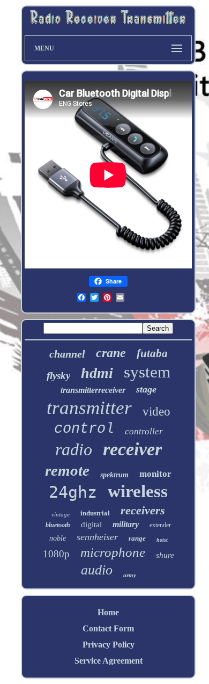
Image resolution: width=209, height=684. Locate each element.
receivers (143, 510)
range (137, 538)
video (156, 411)
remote (67, 470)
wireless (138, 491)
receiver (132, 449)
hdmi (97, 373)
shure (165, 555)
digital (91, 524)
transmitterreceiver (93, 390)
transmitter (89, 407)
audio (97, 570)
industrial (95, 513)
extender (160, 525)
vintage (60, 514)
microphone (112, 552)
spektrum (114, 475)
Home (108, 612)
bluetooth (58, 525)
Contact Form (108, 628)
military (126, 524)
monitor (155, 474)
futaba (152, 353)
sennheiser (97, 537)
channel (67, 354)
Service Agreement (108, 660)
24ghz (73, 492)
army (129, 575)
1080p (56, 553)
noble (57, 538)
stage (146, 389)
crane (111, 353)
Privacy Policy (109, 644)
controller (144, 431)
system (147, 371)
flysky (58, 375)
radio (73, 449)
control (84, 429)
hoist (162, 540)
